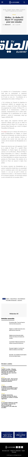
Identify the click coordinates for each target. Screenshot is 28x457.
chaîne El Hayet (13, 298)
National (13, 9)
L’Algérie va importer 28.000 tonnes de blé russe (20, 435)
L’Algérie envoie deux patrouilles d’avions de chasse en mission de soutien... (16, 337)
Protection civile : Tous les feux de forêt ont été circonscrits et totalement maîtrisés (9, 380)
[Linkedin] (19, 447)
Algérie (7, 298)
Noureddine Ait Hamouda (11, 300)
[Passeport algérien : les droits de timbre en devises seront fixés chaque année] (4, 350)
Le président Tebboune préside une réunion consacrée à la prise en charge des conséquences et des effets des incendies (9, 405)
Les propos (4, 131)
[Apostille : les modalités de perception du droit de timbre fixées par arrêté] (4, 356)
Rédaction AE (7, 24)
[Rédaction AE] (14, 308)
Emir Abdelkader (21, 298)
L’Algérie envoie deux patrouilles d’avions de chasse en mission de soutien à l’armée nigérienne (9, 396)
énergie (2, 367)
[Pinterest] (15, 28)
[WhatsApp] (18, 28)
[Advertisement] (14, 75)
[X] (12, 28)
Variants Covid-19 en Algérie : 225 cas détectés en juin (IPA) (7, 435)
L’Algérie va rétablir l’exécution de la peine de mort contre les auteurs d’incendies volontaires (9, 388)
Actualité (9, 9)
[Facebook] (9, 28)
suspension (19, 300)
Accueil (4, 9)
